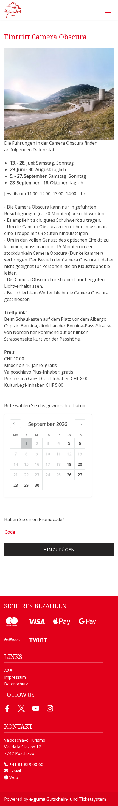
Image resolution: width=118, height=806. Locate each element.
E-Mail (14, 771)
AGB (8, 670)
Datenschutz (16, 683)
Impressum (15, 677)
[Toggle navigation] (108, 10)
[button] (15, 423)
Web (13, 777)
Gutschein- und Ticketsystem (67, 799)
